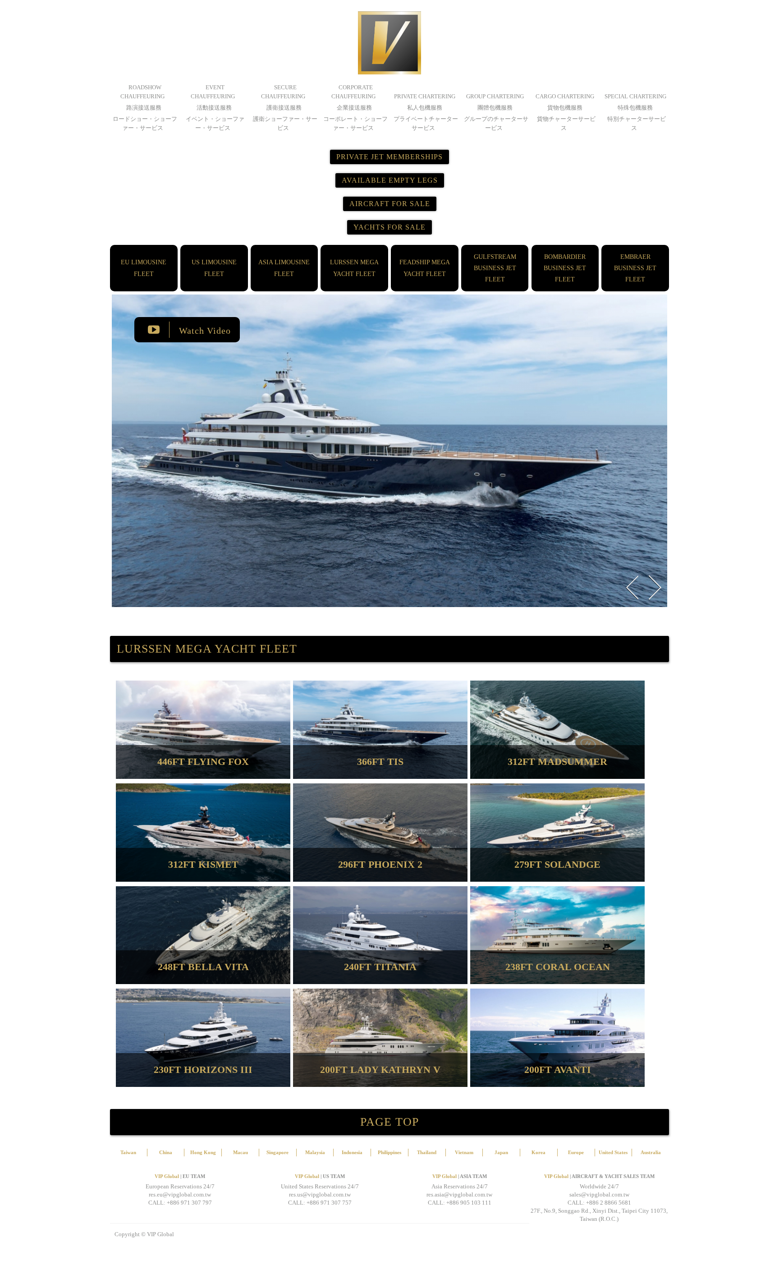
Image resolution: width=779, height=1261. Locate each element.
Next (654, 587)
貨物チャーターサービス (566, 123)
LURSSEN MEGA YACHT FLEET (354, 268)
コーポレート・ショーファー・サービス (355, 123)
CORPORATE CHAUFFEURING (353, 92)
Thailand (426, 1152)
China (165, 1152)
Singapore (277, 1152)
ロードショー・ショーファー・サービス (145, 123)
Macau (240, 1152)
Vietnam (464, 1152)
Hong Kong (203, 1152)
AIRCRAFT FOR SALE (389, 203)
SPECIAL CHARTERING (635, 96)
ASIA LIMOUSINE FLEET (284, 268)
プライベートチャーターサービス (426, 123)
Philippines (389, 1152)
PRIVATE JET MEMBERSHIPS (389, 157)
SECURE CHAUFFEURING (283, 92)
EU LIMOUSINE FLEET (143, 268)
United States (613, 1152)
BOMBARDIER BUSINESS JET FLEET (565, 268)
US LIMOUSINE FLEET (214, 268)
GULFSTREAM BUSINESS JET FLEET (495, 268)
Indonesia (352, 1152)
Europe (576, 1152)
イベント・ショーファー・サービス (215, 123)
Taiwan (128, 1152)
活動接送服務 (214, 107)
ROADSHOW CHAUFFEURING (142, 92)
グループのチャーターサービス (496, 123)
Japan (501, 1152)
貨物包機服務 (564, 107)
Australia (651, 1152)
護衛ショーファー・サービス (285, 123)
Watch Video (203, 331)
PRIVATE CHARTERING (424, 96)
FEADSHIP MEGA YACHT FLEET (424, 268)
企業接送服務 (354, 107)
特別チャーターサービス (636, 123)
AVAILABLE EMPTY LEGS (390, 180)
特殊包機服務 (635, 107)
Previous (632, 587)
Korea (538, 1152)
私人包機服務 (424, 107)
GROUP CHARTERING (495, 96)
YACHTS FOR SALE (389, 227)
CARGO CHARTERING (565, 96)
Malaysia (315, 1152)
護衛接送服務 (284, 107)
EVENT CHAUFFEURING (213, 92)
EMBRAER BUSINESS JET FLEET (635, 268)
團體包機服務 (495, 107)
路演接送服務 (143, 107)
